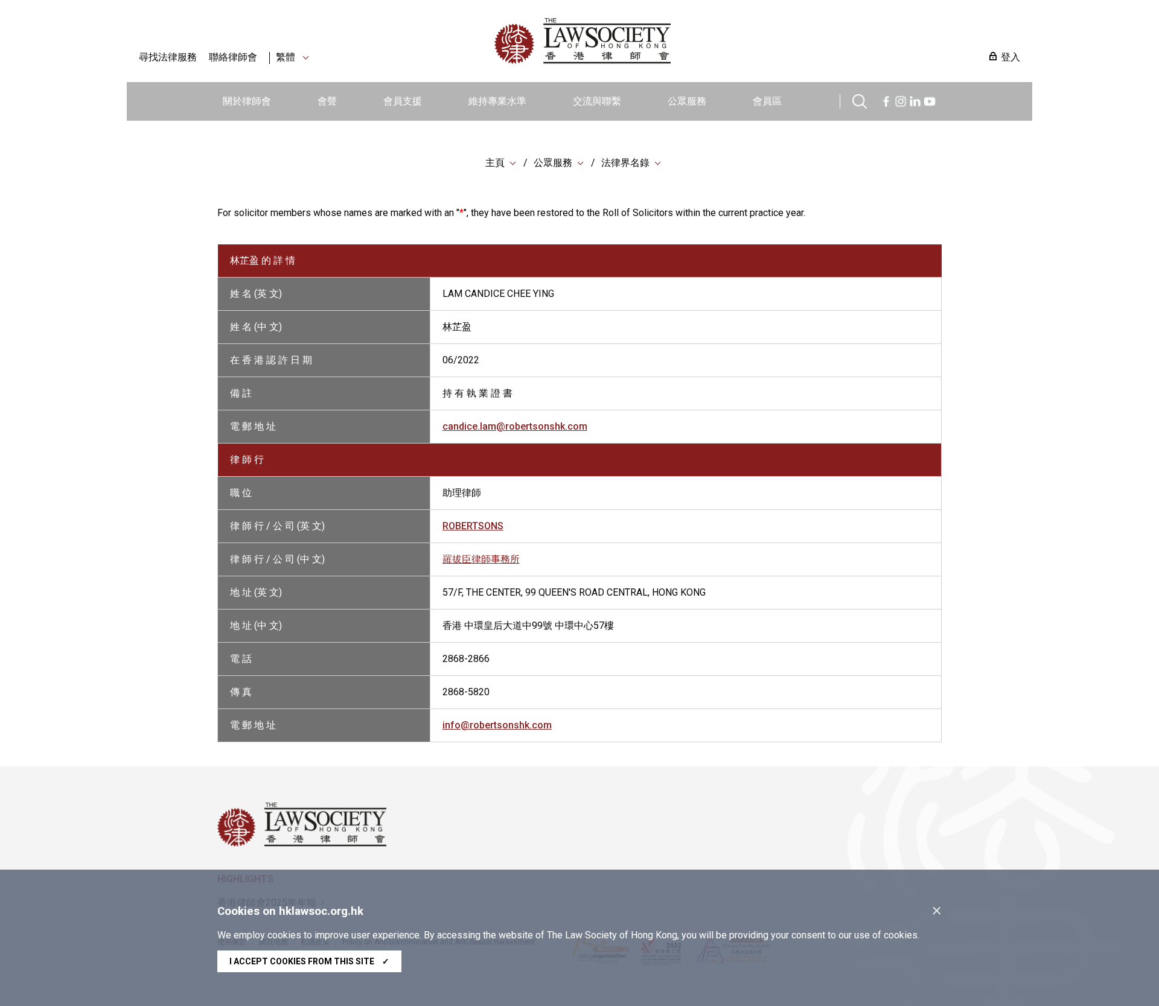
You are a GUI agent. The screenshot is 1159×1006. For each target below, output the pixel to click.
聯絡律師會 (233, 57)
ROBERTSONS (472, 526)
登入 (1010, 57)
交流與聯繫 (597, 101)
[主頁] (645, 41)
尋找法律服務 (168, 57)
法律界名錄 (625, 162)
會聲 (327, 101)
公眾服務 (687, 101)
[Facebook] (886, 100)
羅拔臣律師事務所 (481, 559)
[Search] (859, 100)
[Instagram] (900, 100)
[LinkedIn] (915, 100)
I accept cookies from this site (309, 961)
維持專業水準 (497, 101)
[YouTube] (929, 100)
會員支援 (402, 101)
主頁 (495, 162)
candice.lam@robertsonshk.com (514, 426)
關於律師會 (247, 101)
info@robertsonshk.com (497, 725)
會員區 (767, 101)
